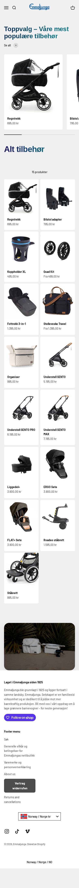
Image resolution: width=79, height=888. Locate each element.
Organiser (13, 377)
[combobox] (39, 816)
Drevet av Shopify (36, 844)
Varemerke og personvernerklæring (17, 765)
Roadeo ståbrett (54, 540)
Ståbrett (12, 593)
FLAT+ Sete (14, 540)
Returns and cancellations (12, 799)
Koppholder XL (16, 271)
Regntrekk (13, 118)
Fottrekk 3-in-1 (16, 323)
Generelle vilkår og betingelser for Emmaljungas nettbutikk (19, 751)
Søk (6, 739)
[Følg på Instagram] (7, 831)
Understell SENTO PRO (21, 429)
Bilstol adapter (53, 219)
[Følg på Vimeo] (27, 831)
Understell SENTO (55, 377)
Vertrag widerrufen (19, 785)
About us (9, 774)
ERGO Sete (50, 487)
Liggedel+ (13, 487)
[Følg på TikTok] (17, 831)
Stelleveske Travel (55, 323)
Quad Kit (49, 271)
